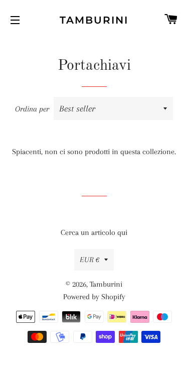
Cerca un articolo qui (94, 232)
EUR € (89, 259)
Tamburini (94, 20)
